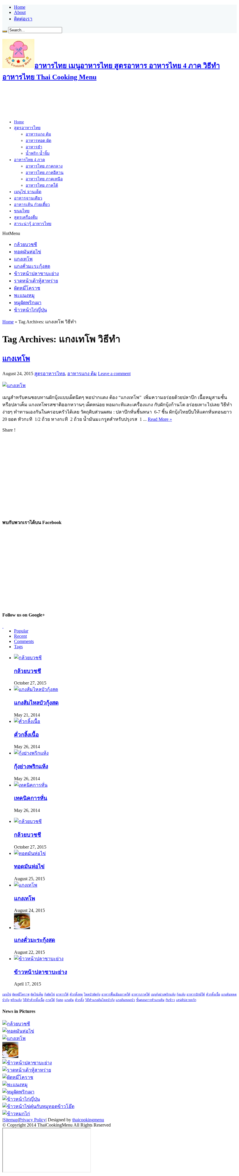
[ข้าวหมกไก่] (16, 1113)
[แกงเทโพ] (14, 1038)
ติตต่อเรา (23, 18)
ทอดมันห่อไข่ (27, 251)
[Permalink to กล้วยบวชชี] (28, 657)
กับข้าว (170, 1000)
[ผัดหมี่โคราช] (17, 1077)
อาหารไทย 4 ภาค (29, 160)
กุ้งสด (59, 1000)
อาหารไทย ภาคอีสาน (45, 172)
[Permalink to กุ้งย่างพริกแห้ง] (31, 753)
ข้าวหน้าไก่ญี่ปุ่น (30, 309)
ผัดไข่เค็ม (37, 994)
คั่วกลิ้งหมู (76, 994)
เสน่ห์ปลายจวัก (186, 1000)
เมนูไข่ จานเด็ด (27, 192)
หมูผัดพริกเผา (27, 302)
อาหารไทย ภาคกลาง (44, 166)
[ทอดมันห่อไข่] (18, 1031)
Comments (24, 641)
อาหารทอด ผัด (38, 140)
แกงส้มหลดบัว (125, 1000)
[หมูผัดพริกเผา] (18, 1091)
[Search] (4, 31)
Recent (20, 636)
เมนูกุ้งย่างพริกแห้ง (163, 994)
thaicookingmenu (88, 1119)
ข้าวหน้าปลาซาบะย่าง (36, 273)
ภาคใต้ (50, 1000)
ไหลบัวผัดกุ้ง (92, 994)
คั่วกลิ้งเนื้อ (26, 735)
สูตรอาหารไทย (27, 128)
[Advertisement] (108, 101)
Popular (21, 630)
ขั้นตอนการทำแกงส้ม (150, 1000)
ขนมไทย (21, 211)
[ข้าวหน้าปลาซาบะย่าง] (27, 1062)
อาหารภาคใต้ (140, 994)
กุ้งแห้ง (181, 994)
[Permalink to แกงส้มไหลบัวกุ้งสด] (36, 689)
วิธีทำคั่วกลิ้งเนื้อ (33, 1000)
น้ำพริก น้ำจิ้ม (38, 153)
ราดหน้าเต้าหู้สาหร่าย (36, 280)
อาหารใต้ (62, 994)
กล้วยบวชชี (25, 244)
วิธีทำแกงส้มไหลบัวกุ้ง (100, 1000)
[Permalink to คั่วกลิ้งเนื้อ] (27, 721)
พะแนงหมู (24, 295)
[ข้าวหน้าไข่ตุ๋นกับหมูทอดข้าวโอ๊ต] (38, 1106)
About (20, 12)
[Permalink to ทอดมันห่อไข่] (30, 853)
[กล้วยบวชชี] (16, 1023)
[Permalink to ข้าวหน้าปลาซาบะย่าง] (39, 958)
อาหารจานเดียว (28, 198)
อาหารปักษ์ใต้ (196, 994)
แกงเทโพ (23, 258)
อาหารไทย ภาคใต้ (42, 185)
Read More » (160, 419)
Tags (18, 646)
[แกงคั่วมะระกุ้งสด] (10, 1056)
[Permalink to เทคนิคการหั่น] (31, 785)
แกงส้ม (69, 1000)
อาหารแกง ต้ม (38, 134)
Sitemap (10, 1119)
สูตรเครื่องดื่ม (26, 217)
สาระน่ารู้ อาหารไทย (32, 224)
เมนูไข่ (6, 994)
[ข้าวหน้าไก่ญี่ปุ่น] (21, 1099)
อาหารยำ (34, 147)
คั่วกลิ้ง (79, 1000)
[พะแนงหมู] (15, 1084)
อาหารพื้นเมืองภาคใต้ (115, 994)
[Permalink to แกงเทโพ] (14, 385)
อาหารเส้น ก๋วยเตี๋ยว (32, 204)
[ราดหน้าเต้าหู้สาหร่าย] (26, 1070)
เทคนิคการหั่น (30, 798)
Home (19, 7)
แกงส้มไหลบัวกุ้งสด (36, 703)
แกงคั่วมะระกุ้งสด (32, 266)
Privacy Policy (32, 1119)
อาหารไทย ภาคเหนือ (44, 179)
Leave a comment (114, 373)
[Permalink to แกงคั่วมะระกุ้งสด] (22, 927)
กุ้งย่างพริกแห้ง (31, 766)
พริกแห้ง (16, 1000)
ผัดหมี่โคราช (27, 288)
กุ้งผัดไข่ (49, 994)
